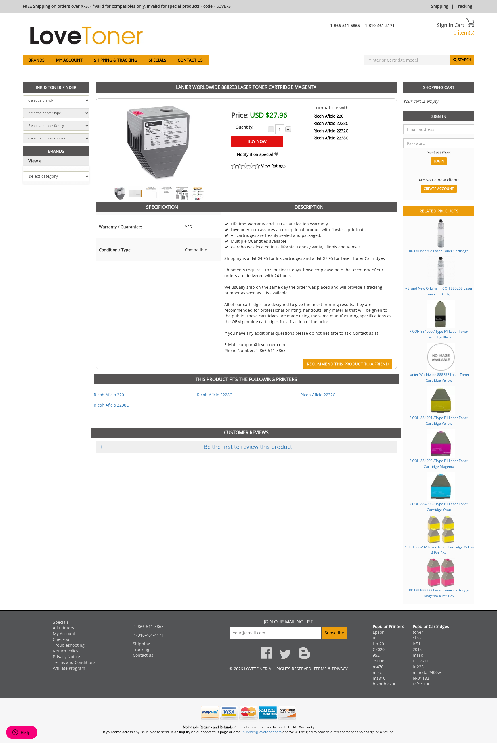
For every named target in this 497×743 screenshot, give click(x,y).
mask (418, 655)
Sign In (445, 25)
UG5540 (420, 661)
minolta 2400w (427, 672)
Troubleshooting (69, 645)
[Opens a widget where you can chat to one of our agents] (21, 733)
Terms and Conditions (74, 662)
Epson (379, 632)
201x (417, 649)
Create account (439, 188)
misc (377, 672)
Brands (36, 60)
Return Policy (65, 651)
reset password (439, 152)
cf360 (418, 638)
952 (376, 655)
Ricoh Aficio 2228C (330, 123)
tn (375, 638)
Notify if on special (255, 154)
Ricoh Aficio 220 (328, 116)
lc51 (416, 643)
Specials (157, 60)
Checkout (62, 639)
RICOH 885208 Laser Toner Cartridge (439, 250)
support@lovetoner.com (262, 731)
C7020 (379, 649)
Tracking (464, 6)
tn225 (418, 666)
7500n (379, 661)
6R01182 (421, 678)
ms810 (379, 678)
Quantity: (244, 127)
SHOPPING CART (438, 87)
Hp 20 (378, 643)
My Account (69, 60)
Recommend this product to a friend (348, 364)
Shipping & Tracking (115, 60)
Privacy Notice (66, 656)
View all (36, 161)
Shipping (439, 6)
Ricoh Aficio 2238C (330, 138)
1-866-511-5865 (345, 25)
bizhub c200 (384, 684)
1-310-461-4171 (380, 25)
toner (418, 632)
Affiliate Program (69, 668)
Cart (460, 25)
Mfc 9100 (421, 684)
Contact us (190, 60)
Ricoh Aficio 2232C (330, 131)
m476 (378, 666)
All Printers (63, 628)
